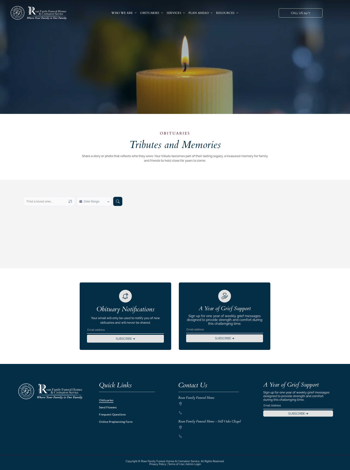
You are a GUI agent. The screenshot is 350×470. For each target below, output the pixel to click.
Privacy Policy (157, 464)
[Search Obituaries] (117, 201)
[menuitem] (124, 13)
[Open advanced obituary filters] (70, 201)
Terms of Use (176, 464)
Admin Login (193, 464)
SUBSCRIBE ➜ (125, 338)
